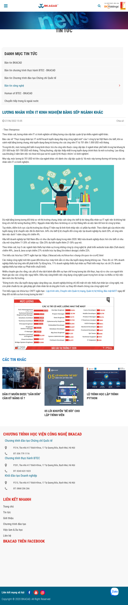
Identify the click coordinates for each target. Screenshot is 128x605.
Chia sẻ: (120, 120)
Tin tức (24, 37)
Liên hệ (7, 535)
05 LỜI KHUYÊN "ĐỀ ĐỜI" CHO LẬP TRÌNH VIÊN (62, 413)
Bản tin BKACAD (13, 62)
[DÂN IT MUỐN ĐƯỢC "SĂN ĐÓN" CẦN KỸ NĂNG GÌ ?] (21, 388)
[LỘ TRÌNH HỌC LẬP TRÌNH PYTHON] (106, 388)
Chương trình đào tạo (14, 524)
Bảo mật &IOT (110, 291)
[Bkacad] (48, 5)
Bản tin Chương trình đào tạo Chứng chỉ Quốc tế (30, 78)
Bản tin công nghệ (41, 37)
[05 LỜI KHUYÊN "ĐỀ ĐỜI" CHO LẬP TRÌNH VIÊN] (63, 405)
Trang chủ (13, 37)
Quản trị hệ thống (94, 291)
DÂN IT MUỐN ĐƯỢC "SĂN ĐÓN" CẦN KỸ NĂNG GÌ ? (21, 396)
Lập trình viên (52, 291)
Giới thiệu (8, 518)
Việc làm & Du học (13, 529)
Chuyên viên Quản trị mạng (72, 291)
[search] (99, 6)
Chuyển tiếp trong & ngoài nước (21, 101)
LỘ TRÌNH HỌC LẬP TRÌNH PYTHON (102, 396)
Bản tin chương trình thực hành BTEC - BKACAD (29, 70)
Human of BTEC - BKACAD (18, 93)
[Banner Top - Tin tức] (64, 20)
